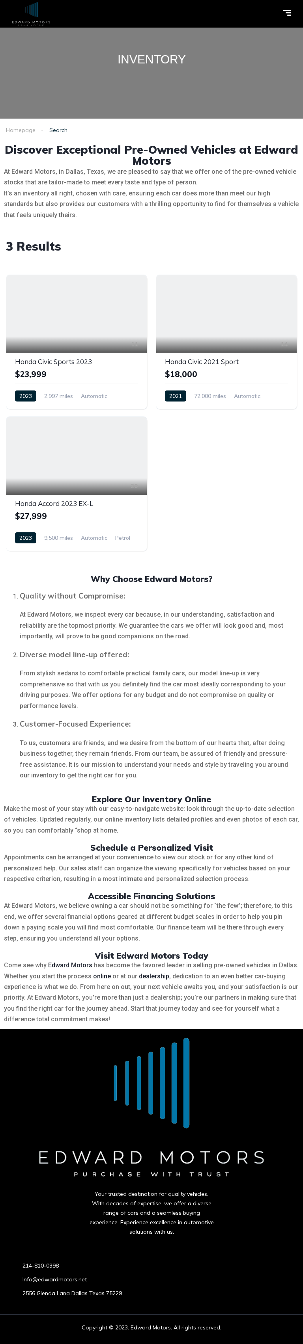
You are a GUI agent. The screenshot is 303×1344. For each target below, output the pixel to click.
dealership (154, 976)
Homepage (21, 130)
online (102, 976)
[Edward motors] (31, 14)
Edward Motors (70, 965)
